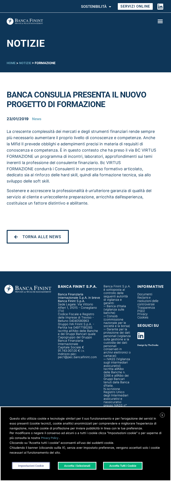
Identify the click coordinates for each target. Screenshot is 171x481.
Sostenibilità (94, 6)
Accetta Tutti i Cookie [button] (122, 465)
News (36, 119)
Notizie (25, 63)
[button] (160, 21)
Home (11, 63)
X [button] (162, 415)
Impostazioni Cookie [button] (31, 465)
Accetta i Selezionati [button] (77, 465)
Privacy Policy (49, 438)
